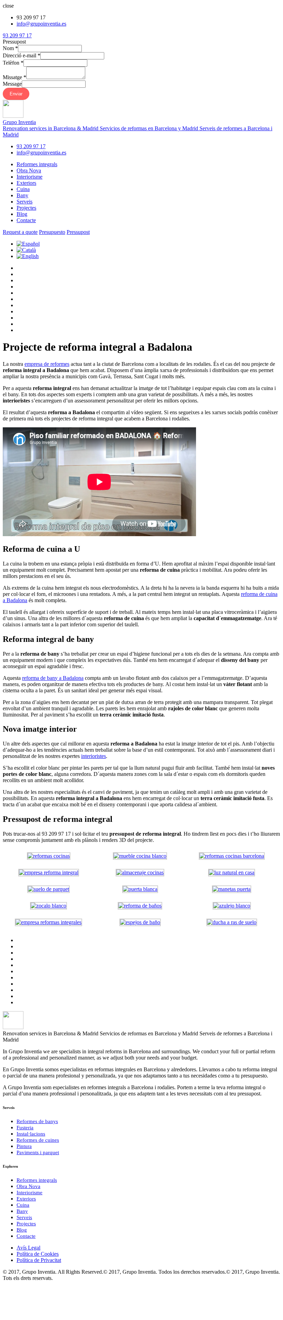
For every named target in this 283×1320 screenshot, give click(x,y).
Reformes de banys (37, 1121)
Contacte (26, 220)
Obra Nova (29, 170)
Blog (22, 214)
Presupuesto (52, 232)
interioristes (93, 756)
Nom (10, 48)
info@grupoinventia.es (41, 24)
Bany (22, 195)
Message (12, 84)
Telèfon (13, 63)
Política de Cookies (38, 1254)
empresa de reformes (47, 364)
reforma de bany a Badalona (53, 678)
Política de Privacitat (39, 1260)
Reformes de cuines (38, 1140)
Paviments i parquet (38, 1152)
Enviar (16, 93)
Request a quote (20, 232)
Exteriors (26, 183)
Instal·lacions (31, 1134)
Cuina (23, 189)
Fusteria (25, 1127)
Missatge (14, 77)
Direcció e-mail (21, 55)
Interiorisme (29, 177)
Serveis (24, 202)
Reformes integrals (37, 164)
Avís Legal (28, 1248)
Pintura (24, 1146)
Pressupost (78, 232)
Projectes (26, 208)
